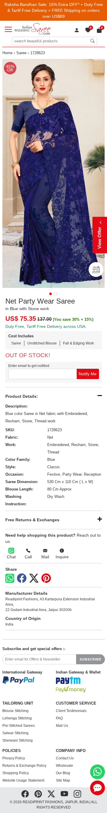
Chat (11, 556)
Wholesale (64, 766)
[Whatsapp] (9, 578)
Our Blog (63, 773)
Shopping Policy (15, 773)
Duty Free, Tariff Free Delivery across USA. (45, 326)
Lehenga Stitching (17, 718)
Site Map (63, 780)
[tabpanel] (53, 173)
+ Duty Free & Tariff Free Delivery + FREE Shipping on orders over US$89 (55, 10)
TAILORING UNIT (17, 703)
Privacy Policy (13, 758)
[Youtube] (64, 794)
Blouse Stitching (15, 711)
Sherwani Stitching (17, 740)
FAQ (59, 718)
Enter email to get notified (28, 366)
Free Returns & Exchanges (32, 519)
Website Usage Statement (23, 780)
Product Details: (21, 396)
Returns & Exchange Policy (24, 766)
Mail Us (62, 726)
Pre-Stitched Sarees (18, 726)
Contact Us (65, 758)
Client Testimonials (71, 711)
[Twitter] (34, 578)
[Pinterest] (46, 578)
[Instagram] (77, 794)
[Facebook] (21, 578)
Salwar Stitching (15, 733)
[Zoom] (53, 173)
